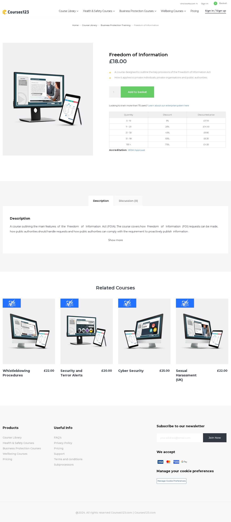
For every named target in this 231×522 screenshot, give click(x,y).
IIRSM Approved (136, 150)
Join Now (215, 437)
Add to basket (137, 92)
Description (101, 200)
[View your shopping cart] (220, 4)
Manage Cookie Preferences (172, 481)
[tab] (101, 201)
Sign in (204, 3)
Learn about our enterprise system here (168, 105)
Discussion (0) (128, 200)
